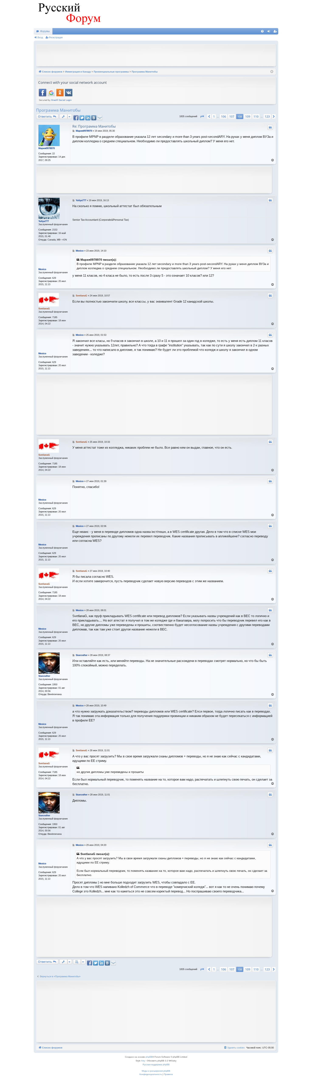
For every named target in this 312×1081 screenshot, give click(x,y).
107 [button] (231, 116)
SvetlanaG (44, 308)
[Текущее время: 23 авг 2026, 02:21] (271, 71)
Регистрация (56, 37)
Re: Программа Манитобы (94, 126)
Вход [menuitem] (269, 32)
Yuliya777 (43, 221)
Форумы (45, 31)
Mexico (42, 269)
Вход (40, 37)
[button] (202, 116)
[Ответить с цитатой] (270, 127)
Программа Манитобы (58, 110)
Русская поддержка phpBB (156, 1064)
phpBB (149, 1057)
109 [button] (247, 116)
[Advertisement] (156, 54)
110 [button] (256, 116)
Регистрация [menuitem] (276, 32)
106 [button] (223, 116)
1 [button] (214, 116)
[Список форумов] (69, 14)
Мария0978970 (46, 148)
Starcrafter (44, 676)
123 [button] (267, 116)
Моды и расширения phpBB (156, 1071)
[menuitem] (262, 31)
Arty (143, 1061)
